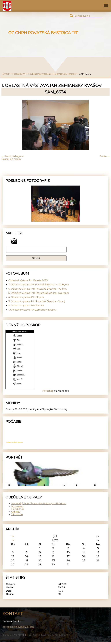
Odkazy (15, 511)
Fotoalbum (18, 74)
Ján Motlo (17, 514)
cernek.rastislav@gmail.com (19, 627)
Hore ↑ (66, 635)
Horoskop (48, 390)
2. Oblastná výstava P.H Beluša (26, 305)
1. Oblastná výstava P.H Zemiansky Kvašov (52, 74)
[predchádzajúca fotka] (6, 125)
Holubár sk (17, 509)
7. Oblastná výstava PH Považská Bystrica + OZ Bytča (38, 284)
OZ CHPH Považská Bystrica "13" (43, 32)
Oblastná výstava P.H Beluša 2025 (28, 280)
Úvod (6, 74)
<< (12, 536)
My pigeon (17, 506)
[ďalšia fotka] (105, 125)
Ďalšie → (105, 156)
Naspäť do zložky (11, 159)
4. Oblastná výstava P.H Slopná (26, 297)
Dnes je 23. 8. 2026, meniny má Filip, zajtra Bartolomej (36, 409)
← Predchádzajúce (12, 156)
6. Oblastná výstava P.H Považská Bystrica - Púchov (37, 288)
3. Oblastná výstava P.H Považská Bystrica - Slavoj (36, 301)
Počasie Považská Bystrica (14, 442)
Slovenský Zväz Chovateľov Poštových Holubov (38, 503)
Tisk (28, 635)
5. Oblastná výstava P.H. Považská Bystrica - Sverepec (38, 293)
